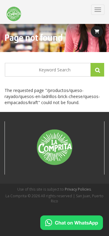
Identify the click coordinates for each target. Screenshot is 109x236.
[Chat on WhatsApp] (71, 222)
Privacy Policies (78, 189)
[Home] (14, 14)
